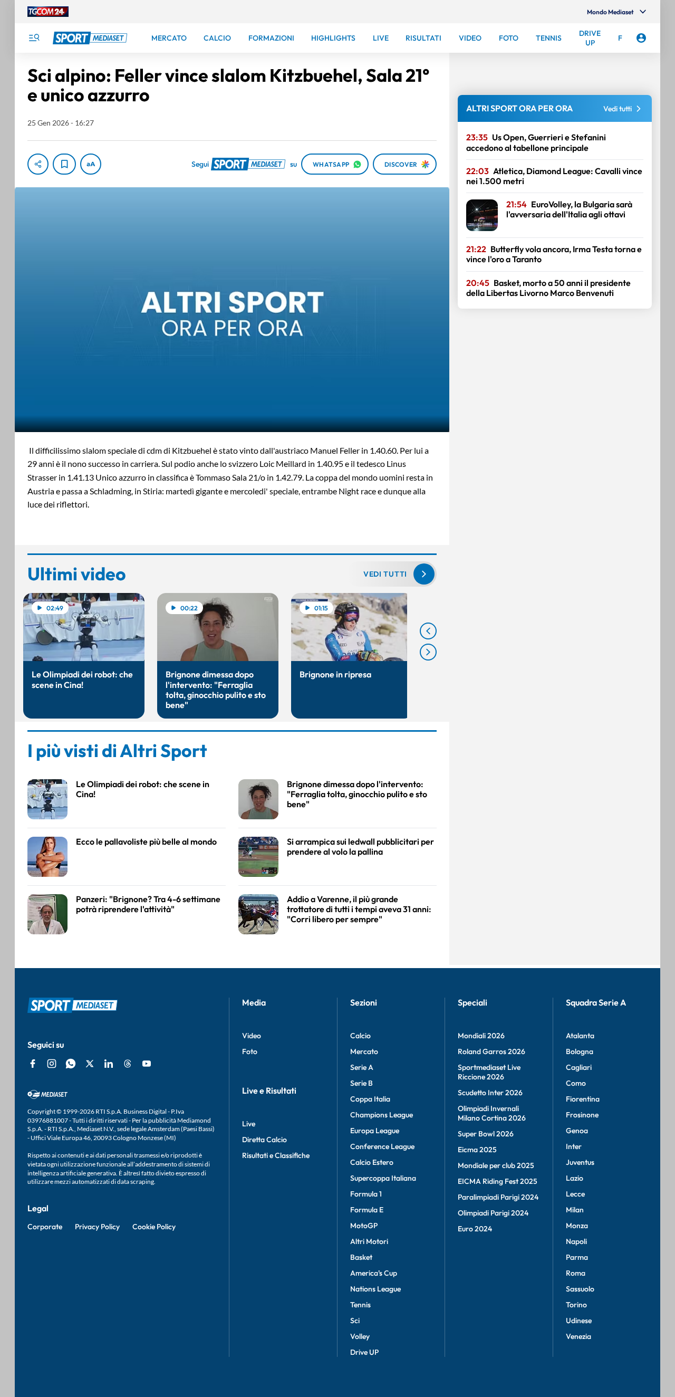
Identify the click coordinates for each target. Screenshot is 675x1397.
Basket (361, 1257)
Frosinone (582, 1114)
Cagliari (579, 1067)
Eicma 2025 (477, 1149)
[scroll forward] (428, 652)
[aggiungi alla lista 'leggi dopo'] (64, 164)
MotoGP (364, 1225)
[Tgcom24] (48, 11)
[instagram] (51, 1063)
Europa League (374, 1130)
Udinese (579, 1320)
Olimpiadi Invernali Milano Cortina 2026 (492, 1113)
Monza (577, 1225)
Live (248, 1123)
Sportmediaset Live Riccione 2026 (489, 1072)
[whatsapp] (70, 1063)
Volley (360, 1336)
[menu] (34, 38)
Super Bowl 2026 (486, 1133)
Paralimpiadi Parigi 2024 (498, 1197)
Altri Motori (369, 1241)
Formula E (366, 1209)
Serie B (361, 1083)
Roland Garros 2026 (491, 1051)
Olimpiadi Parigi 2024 (493, 1213)
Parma (577, 1257)
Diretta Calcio (264, 1139)
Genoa (577, 1130)
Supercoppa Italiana (383, 1178)
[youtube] (146, 1063)
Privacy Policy (97, 1226)
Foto (249, 1051)
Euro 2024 (475, 1228)
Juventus (580, 1162)
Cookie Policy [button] (154, 1226)
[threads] (127, 1063)
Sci (355, 1320)
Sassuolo (580, 1289)
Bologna (579, 1051)
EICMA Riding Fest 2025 (497, 1181)
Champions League (381, 1114)
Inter (574, 1146)
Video (251, 1035)
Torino (576, 1304)
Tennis (360, 1304)
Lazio (574, 1178)
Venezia (578, 1336)
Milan (575, 1209)
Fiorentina (583, 1099)
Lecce (575, 1194)
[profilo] (641, 38)
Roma (575, 1273)
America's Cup (373, 1273)
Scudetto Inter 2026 (490, 1092)
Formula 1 (366, 1194)
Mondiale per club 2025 (496, 1165)
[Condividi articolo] (38, 164)
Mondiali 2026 (481, 1035)
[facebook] (32, 1063)
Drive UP (364, 1352)
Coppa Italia (370, 1099)
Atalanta (580, 1035)
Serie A (361, 1067)
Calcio (360, 1035)
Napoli (576, 1241)
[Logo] (91, 38)
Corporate (44, 1226)
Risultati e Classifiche (276, 1155)
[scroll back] (428, 631)
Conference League (382, 1146)
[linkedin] (108, 1063)
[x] (89, 1063)
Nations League (375, 1289)
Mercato (364, 1051)
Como (576, 1083)
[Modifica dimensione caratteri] (90, 164)
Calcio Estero (371, 1162)
